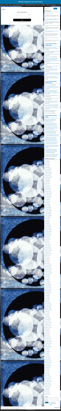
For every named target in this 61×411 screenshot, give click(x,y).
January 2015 (47, 378)
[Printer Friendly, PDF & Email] (4, 24)
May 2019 (46, 298)
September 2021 (47, 253)
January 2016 (47, 359)
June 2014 (46, 389)
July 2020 (46, 276)
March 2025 (47, 186)
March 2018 (47, 317)
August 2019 (47, 293)
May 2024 (46, 202)
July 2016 (46, 349)
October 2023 (47, 213)
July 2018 (46, 311)
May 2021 (46, 260)
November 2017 (47, 324)
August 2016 (47, 348)
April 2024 (46, 204)
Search (55, 8)
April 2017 (46, 335)
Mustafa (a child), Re (48, 56)
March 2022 (47, 244)
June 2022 (46, 239)
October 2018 (47, 308)
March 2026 (47, 167)
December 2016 (47, 341)
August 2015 (47, 367)
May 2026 (46, 164)
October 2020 (47, 271)
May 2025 (46, 183)
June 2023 (46, 220)
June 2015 (46, 370)
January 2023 (47, 228)
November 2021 (47, 250)
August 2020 (47, 274)
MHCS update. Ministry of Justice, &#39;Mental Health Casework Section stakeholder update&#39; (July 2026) (51, 124)
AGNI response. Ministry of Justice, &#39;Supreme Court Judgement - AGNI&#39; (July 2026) (50, 120)
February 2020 (47, 284)
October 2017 (47, 325)
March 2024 (47, 205)
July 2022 (46, 237)
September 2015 (47, 365)
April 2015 (46, 373)
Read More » (50, 23)
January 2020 (47, 285)
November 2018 (47, 306)
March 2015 (47, 375)
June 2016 (46, 351)
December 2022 (47, 229)
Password (46, 400)
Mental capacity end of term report (49, 13)
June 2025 (46, 181)
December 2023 (47, 210)
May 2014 (46, 391)
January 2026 (47, 170)
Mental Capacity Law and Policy (30, 2)
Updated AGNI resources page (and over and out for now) (52, 25)
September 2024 (47, 196)
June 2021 (46, 258)
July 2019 (46, 295)
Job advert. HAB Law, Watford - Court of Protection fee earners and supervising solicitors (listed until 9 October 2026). (51, 155)
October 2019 (47, 290)
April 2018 (46, 316)
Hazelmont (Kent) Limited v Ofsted (50, 63)
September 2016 (47, 346)
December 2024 (47, 191)
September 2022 (47, 234)
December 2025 (47, 172)
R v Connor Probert (48, 113)
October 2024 (47, 194)
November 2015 (47, 362)
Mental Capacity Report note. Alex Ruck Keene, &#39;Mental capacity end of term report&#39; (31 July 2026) (51, 128)
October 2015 (47, 364)
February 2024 (47, 207)
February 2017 (47, 338)
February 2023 (47, 226)
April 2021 (46, 261)
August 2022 (47, 236)
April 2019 (46, 300)
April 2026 (46, 165)
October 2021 (47, 252)
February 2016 (47, 357)
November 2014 (47, 381)
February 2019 (47, 303)
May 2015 (46, 372)
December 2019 (47, 287)
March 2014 (47, 394)
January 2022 (47, 247)
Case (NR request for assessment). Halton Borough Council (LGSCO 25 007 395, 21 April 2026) (51, 146)
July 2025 (46, 180)
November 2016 (47, 343)
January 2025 (47, 189)
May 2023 (46, 221)
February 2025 (47, 188)
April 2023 (46, 223)
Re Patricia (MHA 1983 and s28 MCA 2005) (52, 107)
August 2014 (47, 386)
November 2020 (47, 269)
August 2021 (47, 255)
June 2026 (46, 162)
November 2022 (47, 231)
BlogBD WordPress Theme (30, 409)
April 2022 (46, 242)
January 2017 (47, 340)
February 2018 (47, 319)
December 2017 (47, 322)
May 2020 (46, 279)
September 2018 (47, 309)
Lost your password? (23, 22)
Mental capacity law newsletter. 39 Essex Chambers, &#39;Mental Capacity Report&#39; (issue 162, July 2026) (51, 132)
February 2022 (47, 245)
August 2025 (47, 178)
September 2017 (47, 327)
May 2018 (46, 314)
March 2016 (47, 356)
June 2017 (46, 332)
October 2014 (47, 383)
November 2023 (47, 212)
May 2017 (46, 333)
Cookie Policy (17, 408)
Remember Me (53, 402)
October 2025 (47, 175)
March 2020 (47, 282)
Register (19, 22)
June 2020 (46, 277)
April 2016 (46, 354)
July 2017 (46, 330)
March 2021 (47, 263)
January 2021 (47, 266)
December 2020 (47, 268)
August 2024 (47, 197)
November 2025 (47, 173)
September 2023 (47, 215)
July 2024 (46, 199)
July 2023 (46, 218)
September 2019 (47, 292)
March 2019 (47, 301)
